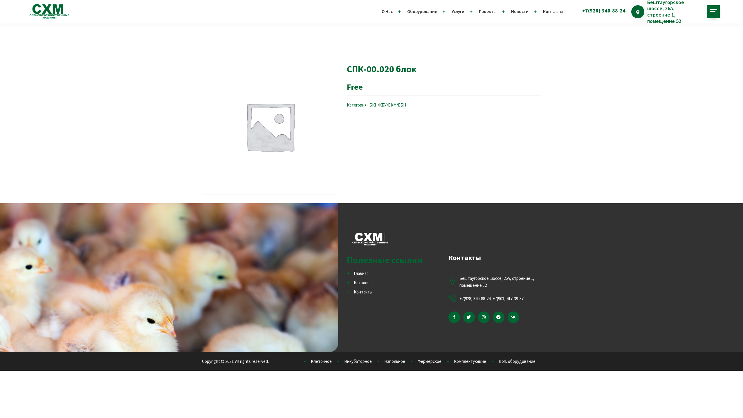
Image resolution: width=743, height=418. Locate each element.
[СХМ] (49, 11)
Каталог (361, 282)
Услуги (458, 11)
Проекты (488, 11)
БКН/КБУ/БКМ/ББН (387, 105)
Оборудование (422, 11)
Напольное (394, 361)
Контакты (553, 11)
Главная (361, 273)
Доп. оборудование (517, 361)
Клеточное (321, 361)
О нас (387, 11)
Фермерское (429, 361)
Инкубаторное (358, 361)
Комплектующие (470, 361)
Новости (520, 11)
